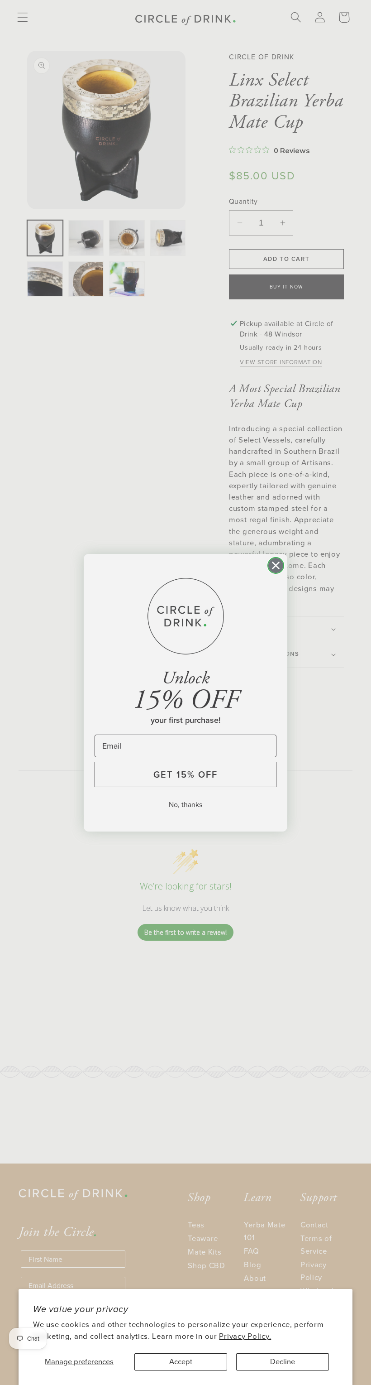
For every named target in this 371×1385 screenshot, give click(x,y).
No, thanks (185, 804)
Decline (282, 1361)
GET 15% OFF (185, 774)
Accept (180, 1361)
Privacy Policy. (245, 1336)
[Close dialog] (276, 565)
